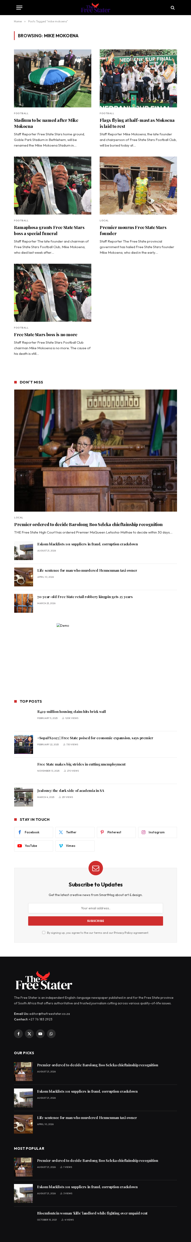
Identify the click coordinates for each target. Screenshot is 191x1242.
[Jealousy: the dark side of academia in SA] (23, 797)
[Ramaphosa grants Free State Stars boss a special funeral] (52, 186)
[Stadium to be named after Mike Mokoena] (52, 78)
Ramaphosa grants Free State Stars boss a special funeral (49, 230)
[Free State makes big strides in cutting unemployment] (23, 770)
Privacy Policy (123, 932)
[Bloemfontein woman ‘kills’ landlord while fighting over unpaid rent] (23, 1219)
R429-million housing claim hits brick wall (71, 711)
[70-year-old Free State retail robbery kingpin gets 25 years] (23, 603)
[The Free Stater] (95, 7)
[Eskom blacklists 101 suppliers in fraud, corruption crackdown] (23, 550)
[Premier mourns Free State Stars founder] (138, 186)
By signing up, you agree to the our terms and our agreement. (97, 932)
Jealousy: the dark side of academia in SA (70, 790)
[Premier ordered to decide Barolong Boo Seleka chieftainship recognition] (95, 451)
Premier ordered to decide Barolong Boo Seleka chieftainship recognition (88, 524)
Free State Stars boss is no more (45, 334)
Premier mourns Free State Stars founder (133, 230)
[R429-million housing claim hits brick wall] (23, 718)
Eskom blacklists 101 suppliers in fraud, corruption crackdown (87, 544)
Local (104, 220)
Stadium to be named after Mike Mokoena (46, 123)
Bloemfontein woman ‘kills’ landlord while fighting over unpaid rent (92, 1213)
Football (21, 113)
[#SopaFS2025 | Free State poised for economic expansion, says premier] (23, 744)
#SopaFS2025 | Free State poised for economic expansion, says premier (95, 738)
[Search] (172, 7)
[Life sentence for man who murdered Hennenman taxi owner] (23, 577)
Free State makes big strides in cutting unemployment (81, 764)
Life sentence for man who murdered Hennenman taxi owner (87, 570)
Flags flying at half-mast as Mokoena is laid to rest (137, 123)
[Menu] (19, 7)
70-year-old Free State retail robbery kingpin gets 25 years (85, 596)
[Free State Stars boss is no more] (52, 293)
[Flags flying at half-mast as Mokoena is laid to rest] (138, 78)
